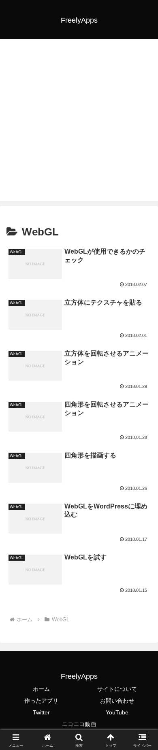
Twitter (41, 712)
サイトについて (117, 689)
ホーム (41, 689)
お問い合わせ (117, 700)
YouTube (117, 712)
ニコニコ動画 (79, 724)
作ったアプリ (41, 700)
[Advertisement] (79, 122)
